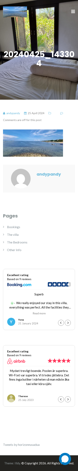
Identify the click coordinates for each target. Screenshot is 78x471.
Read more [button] (39, 313)
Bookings (13, 227)
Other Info (14, 250)
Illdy (17, 463)
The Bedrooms (17, 242)
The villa (13, 234)
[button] (68, 323)
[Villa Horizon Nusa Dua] (15, 11)
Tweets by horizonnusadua (21, 444)
